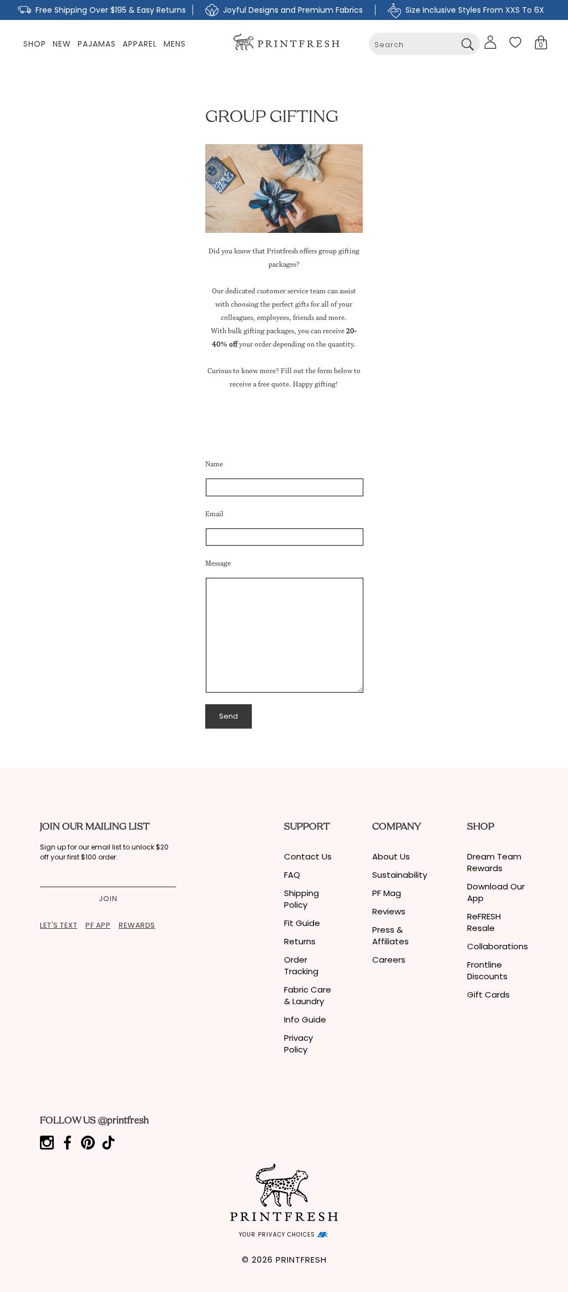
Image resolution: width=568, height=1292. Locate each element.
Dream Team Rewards (494, 862)
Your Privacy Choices (278, 1234)
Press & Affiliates (390, 935)
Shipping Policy (301, 898)
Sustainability (399, 875)
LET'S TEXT (58, 925)
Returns (300, 941)
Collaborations (497, 946)
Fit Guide (302, 923)
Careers (388, 959)
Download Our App (496, 892)
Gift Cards (488, 994)
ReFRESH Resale (484, 922)
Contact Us (308, 856)
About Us (391, 856)
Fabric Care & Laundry (307, 995)
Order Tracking (301, 965)
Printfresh (301, 1259)
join (108, 898)
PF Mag (386, 893)
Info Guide (305, 1019)
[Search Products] (467, 44)
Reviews (388, 911)
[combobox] (424, 44)
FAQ (292, 875)
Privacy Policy (298, 1043)
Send (228, 716)
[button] (541, 42)
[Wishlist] (515, 42)
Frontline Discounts (487, 970)
